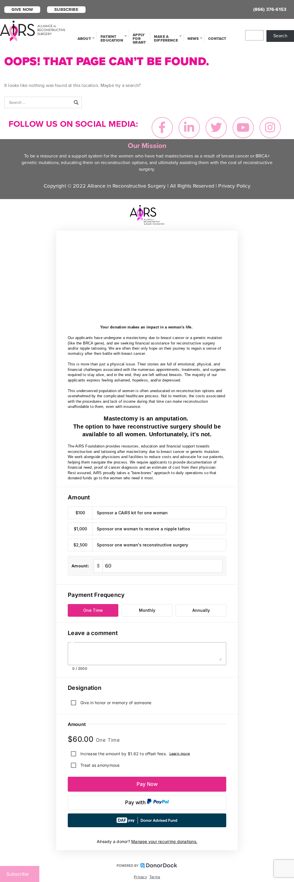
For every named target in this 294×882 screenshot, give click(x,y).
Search (280, 36)
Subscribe (66, 9)
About (84, 38)
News (193, 38)
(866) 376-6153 (269, 9)
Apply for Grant (139, 39)
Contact (217, 38)
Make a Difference (166, 38)
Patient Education (111, 38)
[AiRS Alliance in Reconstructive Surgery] (33, 30)
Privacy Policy (234, 186)
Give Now (22, 9)
